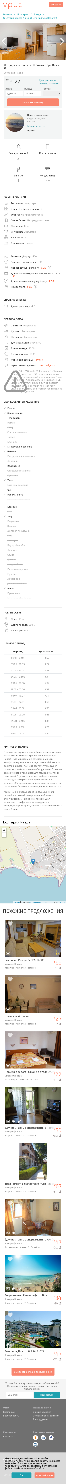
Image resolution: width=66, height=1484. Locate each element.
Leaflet (17, 902)
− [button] (4, 835)
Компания (9, 1412)
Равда (37, 14)
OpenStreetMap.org (37, 902)
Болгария (22, 14)
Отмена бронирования (46, 1415)
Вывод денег (40, 1419)
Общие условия (42, 1412)
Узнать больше (44, 1475)
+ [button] (4, 830)
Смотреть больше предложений (33, 1371)
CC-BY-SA (61, 902)
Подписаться (46, 1395)
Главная (7, 14)
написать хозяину (33, 102)
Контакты (8, 1436)
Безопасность (11, 1415)
